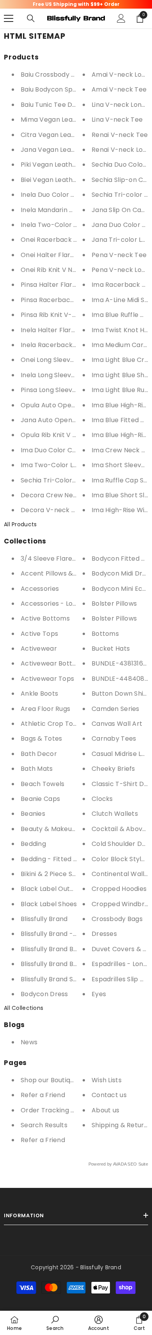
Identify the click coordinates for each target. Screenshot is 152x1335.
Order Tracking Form (54, 1110)
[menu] (8, 18)
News (29, 1042)
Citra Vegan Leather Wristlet (66, 134)
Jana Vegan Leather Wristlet (66, 149)
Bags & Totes (41, 738)
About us (105, 1110)
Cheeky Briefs (113, 768)
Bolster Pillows (114, 603)
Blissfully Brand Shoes (54, 979)
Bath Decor (39, 753)
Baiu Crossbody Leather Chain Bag (75, 74)
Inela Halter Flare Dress (58, 330)
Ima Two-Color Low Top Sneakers (74, 465)
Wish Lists (107, 1080)
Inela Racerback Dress (56, 344)
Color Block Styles (120, 859)
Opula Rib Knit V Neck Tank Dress (73, 434)
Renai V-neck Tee (120, 134)
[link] (55, 1322)
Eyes (99, 994)
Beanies (33, 813)
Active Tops (39, 633)
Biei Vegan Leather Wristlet (63, 179)
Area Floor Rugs (45, 708)
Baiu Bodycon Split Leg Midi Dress (72, 89)
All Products (20, 524)
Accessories (40, 588)
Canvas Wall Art (117, 723)
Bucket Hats (111, 648)
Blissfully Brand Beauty (56, 949)
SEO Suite (137, 1164)
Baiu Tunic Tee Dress (53, 104)
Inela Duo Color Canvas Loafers (70, 194)
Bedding (33, 843)
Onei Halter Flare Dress (57, 254)
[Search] (30, 18)
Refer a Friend (43, 1094)
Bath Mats (37, 768)
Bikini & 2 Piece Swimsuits (60, 873)
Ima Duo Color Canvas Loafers (68, 450)
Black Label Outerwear (57, 888)
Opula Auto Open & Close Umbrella (76, 405)
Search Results (44, 1125)
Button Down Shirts (122, 693)
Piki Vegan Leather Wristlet (63, 164)
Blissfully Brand (44, 918)
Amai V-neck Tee (119, 89)
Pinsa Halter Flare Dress (58, 284)
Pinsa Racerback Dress (57, 299)
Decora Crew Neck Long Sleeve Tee (77, 495)
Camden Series (116, 708)
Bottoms (105, 633)
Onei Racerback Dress (56, 239)
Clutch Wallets (115, 813)
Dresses (104, 933)
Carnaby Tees (114, 738)
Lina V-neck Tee (117, 119)
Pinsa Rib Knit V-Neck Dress (64, 314)
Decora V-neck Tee (52, 510)
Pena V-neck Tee (119, 254)
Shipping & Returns (121, 1125)
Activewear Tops (47, 678)
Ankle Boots (39, 693)
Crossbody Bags (117, 918)
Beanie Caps (40, 798)
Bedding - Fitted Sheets (58, 859)
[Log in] (121, 18)
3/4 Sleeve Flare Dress (56, 558)
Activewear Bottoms (53, 663)
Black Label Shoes (49, 904)
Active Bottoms (45, 618)
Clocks (102, 798)
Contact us (109, 1094)
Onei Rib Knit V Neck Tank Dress (71, 269)
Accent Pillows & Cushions (62, 573)
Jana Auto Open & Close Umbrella (75, 420)
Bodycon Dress (44, 994)
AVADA (119, 1164)
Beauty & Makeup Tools (58, 828)
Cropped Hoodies (119, 888)
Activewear (39, 648)
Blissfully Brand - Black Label (65, 933)
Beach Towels (42, 783)
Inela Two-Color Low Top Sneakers (76, 224)
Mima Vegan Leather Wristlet (67, 119)
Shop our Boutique (49, 1080)
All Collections (23, 1008)
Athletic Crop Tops (51, 723)
